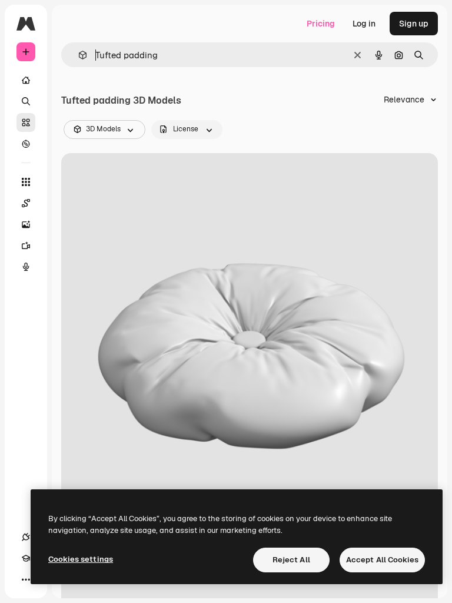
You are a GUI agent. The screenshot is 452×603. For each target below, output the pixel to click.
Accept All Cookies (382, 560)
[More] (25, 579)
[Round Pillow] (249, 342)
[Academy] (25, 558)
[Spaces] (25, 203)
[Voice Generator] (25, 266)
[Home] (25, 80)
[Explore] (25, 143)
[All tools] (25, 182)
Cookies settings (80, 559)
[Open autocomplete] (78, 55)
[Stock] (25, 122)
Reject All (291, 560)
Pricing (321, 23)
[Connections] (25, 537)
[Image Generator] (25, 224)
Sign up (413, 23)
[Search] (25, 101)
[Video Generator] (25, 245)
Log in (364, 23)
